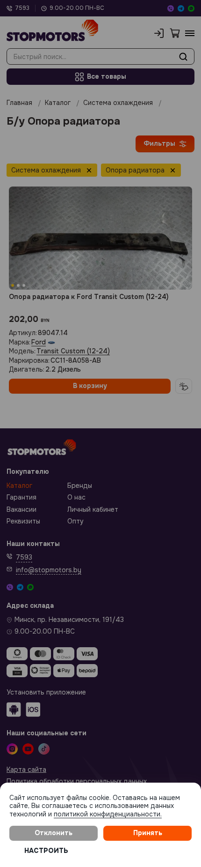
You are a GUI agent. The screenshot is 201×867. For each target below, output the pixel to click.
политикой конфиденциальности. (108, 814)
